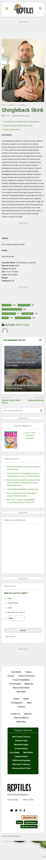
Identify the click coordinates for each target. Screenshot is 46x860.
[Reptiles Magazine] (22, 16)
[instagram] (20, 810)
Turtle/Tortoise (12, 603)
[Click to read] (23, 357)
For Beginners (17, 703)
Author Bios (21, 722)
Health (26, 699)
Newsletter (21, 692)
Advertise (30, 438)
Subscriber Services (29, 827)
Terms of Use (27, 800)
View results (10, 637)
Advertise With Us (21, 718)
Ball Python (28, 752)
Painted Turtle (21, 741)
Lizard (9, 608)
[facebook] (24, 810)
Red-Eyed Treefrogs (21, 764)
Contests (21, 707)
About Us (28, 714)
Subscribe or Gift (29, 818)
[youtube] (11, 810)
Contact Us (30, 435)
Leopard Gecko (21, 756)
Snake (9, 598)
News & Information (21, 688)
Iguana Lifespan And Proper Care (18, 126)
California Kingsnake (21, 760)
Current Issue (30, 433)
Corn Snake (14, 752)
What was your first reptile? (16, 593)
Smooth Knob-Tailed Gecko (11, 401)
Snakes (28, 672)
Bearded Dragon (21, 745)
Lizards (11, 676)
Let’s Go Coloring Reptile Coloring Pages (23, 489)
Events (16, 699)
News (29, 703)
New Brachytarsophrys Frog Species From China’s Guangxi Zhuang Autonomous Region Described (24, 482)
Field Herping (15, 684)
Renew (19, 822)
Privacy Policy (13, 800)
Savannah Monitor (36, 400)
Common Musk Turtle (21, 768)
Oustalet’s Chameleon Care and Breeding (21, 122)
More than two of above (16, 612)
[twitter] (16, 810)
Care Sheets (16, 672)
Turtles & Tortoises (26, 676)
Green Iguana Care (12, 130)
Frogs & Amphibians (21, 680)
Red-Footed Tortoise (21, 737)
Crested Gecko (21, 749)
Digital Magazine (31, 822)
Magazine (29, 684)
